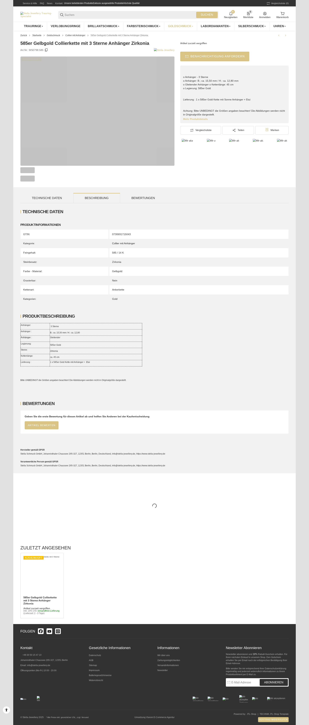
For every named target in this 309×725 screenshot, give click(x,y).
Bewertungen (143, 198)
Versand (85, 717)
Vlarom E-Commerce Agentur (160, 717)
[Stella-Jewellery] (164, 50)
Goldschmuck (53, 35)
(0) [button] (280, 3)
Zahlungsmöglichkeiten (168, 660)
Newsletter (162, 670)
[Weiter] (170, 174)
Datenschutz (95, 655)
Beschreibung (97, 198)
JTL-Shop (251, 714)
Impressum (94, 670)
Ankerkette (118, 289)
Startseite (36, 35)
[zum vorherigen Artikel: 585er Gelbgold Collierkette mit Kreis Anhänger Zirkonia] (279, 35)
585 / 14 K (118, 252)
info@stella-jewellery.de (38, 665)
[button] (42, 574)
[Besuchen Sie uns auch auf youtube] (49, 631)
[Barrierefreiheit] (6, 710)
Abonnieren (273, 682)
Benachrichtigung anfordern (217, 56)
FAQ (42, 3)
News (49, 3)
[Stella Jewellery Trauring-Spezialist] (36, 14)
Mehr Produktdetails (195, 119)
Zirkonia (116, 261)
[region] (154, 26)
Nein (114, 280)
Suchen (207, 14)
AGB (91, 660)
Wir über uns (163, 655)
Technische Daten (47, 198)
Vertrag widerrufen (273, 719)
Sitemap (93, 665)
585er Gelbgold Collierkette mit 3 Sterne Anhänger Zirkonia (119, 35)
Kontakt (59, 3)
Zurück (23, 35)
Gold (114, 298)
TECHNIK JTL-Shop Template (274, 714)
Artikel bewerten (41, 425)
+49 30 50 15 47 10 (32, 655)
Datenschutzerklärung (275, 668)
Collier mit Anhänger (75, 35)
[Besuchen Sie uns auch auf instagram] (58, 631)
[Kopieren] (46, 50)
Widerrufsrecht (96, 680)
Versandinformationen (168, 665)
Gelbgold (117, 271)
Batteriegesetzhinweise (100, 675)
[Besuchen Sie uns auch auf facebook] (41, 631)
